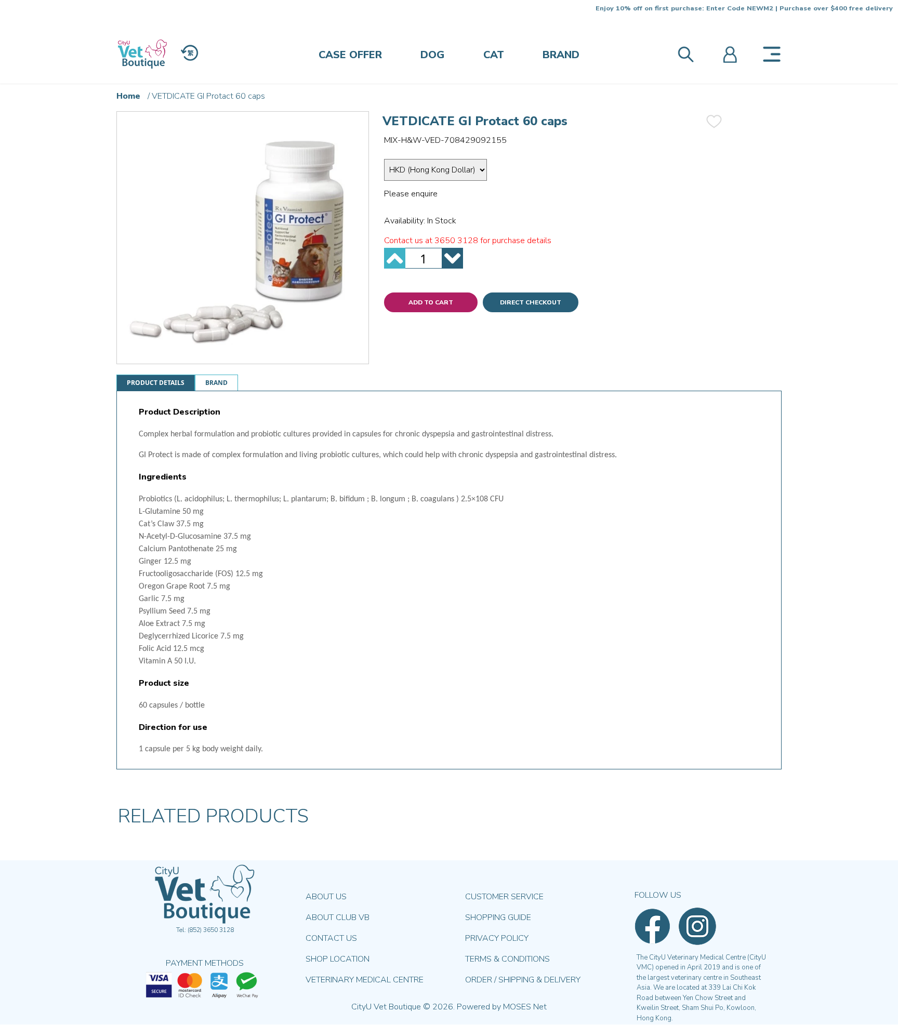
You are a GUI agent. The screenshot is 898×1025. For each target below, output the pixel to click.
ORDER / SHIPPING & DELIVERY (522, 980)
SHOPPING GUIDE (498, 917)
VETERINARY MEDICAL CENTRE (365, 980)
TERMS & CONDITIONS (507, 959)
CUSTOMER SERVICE (504, 896)
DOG (432, 55)
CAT (493, 55)
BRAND (561, 55)
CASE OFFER (350, 55)
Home (128, 96)
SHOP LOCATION (337, 959)
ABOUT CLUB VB (337, 917)
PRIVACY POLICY (497, 938)
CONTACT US (331, 938)
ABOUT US (326, 896)
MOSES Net (525, 1007)
